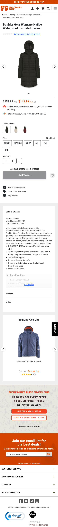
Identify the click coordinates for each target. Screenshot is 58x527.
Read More (29, 284)
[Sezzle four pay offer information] (45, 114)
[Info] (35, 102)
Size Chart (50, 138)
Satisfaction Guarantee (16, 187)
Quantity (6, 156)
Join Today (11, 109)
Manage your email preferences (29, 463)
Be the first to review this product (27, 34)
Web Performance (39, 525)
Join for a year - (29, 411)
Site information (11, 492)
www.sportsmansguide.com (40, 507)
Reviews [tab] (9, 293)
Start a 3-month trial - (29, 418)
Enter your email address (17, 454)
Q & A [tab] (8, 302)
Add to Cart (25, 175)
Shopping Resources (12, 476)
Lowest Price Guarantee (16, 191)
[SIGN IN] (32, 9)
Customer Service (11, 468)
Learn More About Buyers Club (29, 426)
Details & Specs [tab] (13, 212)
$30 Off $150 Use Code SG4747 (29, 2)
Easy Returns (12, 196)
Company (6, 484)
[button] (37, 9)
